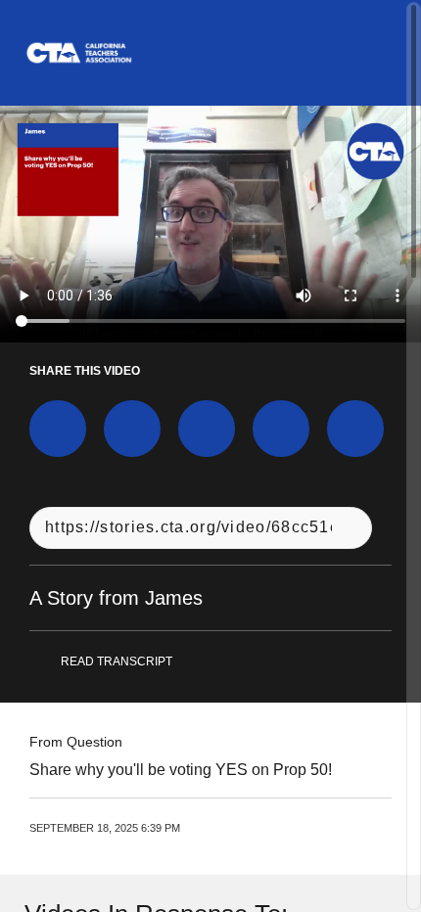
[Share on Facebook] (57, 428)
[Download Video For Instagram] (206, 428)
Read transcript (116, 661)
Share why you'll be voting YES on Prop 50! (180, 769)
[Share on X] (132, 428)
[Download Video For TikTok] (355, 428)
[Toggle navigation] (380, 52)
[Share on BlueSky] (281, 428)
